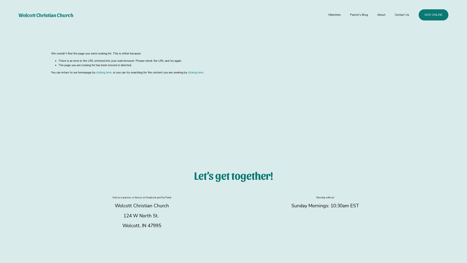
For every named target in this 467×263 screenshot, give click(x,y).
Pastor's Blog (359, 15)
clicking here (104, 72)
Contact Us (402, 15)
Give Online (433, 15)
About (381, 15)
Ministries (334, 15)
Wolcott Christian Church (46, 15)
